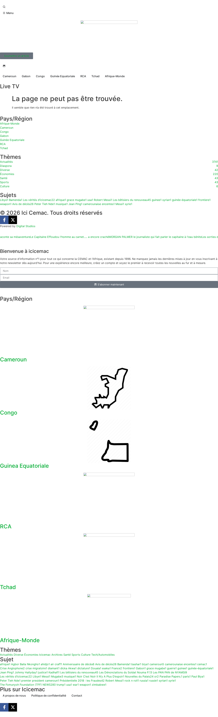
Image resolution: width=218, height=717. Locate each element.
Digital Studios (25, 226)
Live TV (9, 86)
